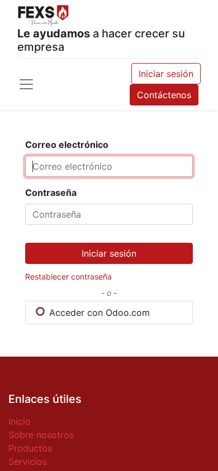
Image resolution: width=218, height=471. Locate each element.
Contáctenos (164, 94)
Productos (30, 448)
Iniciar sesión (166, 73)
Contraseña (51, 192)
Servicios (27, 461)
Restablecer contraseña (68, 276)
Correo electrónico (66, 144)
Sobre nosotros (41, 434)
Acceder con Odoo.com (98, 312)
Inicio (19, 421)
